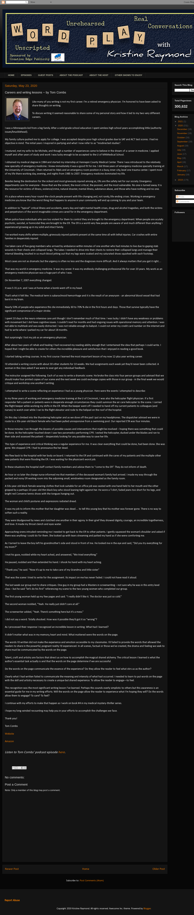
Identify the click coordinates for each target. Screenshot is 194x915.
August (180, 145)
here (61, 752)
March (180, 166)
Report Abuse (12, 900)
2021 (180, 121)
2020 (180, 125)
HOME (11, 75)
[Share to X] (19, 767)
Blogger (147, 908)
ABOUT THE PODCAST (71, 75)
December (182, 129)
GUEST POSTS (45, 75)
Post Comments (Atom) (92, 880)
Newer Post (12, 869)
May (179, 158)
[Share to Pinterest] (25, 767)
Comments (183, 201)
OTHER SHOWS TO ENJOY (128, 75)
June (179, 154)
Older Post (158, 869)
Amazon (9, 741)
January (181, 174)
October (181, 137)
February (182, 170)
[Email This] (13, 767)
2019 (180, 180)
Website (9, 733)
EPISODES (26, 75)
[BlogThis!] (16, 767)
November (182, 133)
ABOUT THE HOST (98, 75)
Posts (181, 197)
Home (85, 869)
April (179, 162)
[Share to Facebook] (22, 767)
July (179, 150)
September (182, 141)
